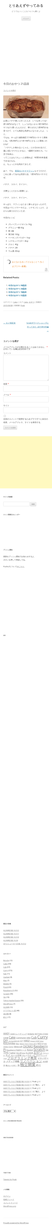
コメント (7, 353)
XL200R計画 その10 (11, 937)
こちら (21, 566)
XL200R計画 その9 (10, 940)
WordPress (8, 1004)
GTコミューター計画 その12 (14, 943)
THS (6, 1052)
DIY (5, 1040)
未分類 (6, 1014)
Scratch (6, 994)
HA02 (27, 1040)
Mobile (6, 984)
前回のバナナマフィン (24, 170)
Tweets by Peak (10, 1179)
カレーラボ (26, 1055)
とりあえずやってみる (26, 5)
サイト (6, 405)
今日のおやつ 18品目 (17, 292)
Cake (15, 302)
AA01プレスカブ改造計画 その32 (16, 1095)
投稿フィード (8, 1199)
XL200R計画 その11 (11, 933)
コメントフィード (10, 1203)
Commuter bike (23, 1037)
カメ (7, 1055)
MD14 (40, 1043)
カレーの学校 (16, 1055)
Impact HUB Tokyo (37, 1041)
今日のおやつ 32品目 (17, 295)
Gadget (6, 977)
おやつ (31, 302)
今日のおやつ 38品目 (17, 285)
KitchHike (9, 1043)
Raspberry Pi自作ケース (16, 1050)
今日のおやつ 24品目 (17, 288)
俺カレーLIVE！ (11, 1065)
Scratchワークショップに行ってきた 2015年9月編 (37, 327)
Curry (5, 970)
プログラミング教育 (22, 1058)
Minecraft (18, 1046)
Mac (5, 980)
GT (21, 1040)
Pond (5, 987)
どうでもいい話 (9, 1010)
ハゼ (33, 1055)
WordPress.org (9, 1206)
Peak (23, 305)
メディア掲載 (12, 1061)
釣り (5, 1017)
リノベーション (31, 1061)
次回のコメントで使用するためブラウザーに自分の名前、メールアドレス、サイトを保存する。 (25, 421)
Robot (30, 1049)
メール (7, 394)
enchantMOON (14, 1041)
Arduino (30, 1033)
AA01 (6, 1033)
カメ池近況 (9, 323)
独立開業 (28, 1064)
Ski (4, 997)
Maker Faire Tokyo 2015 (28, 1044)
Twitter (12, 1053)
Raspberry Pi (8, 990)
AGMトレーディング (18, 1034)
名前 (6, 384)
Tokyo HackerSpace (11, 1000)
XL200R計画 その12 (11, 930)
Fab (4, 974)
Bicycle (6, 960)
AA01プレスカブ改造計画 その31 (16, 1081)
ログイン (7, 1196)
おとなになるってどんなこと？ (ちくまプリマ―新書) (28, 264)
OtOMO (28, 1046)
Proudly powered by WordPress (16, 1223)
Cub (5, 967)
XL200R (6, 1007)
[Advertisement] (26, 48)
